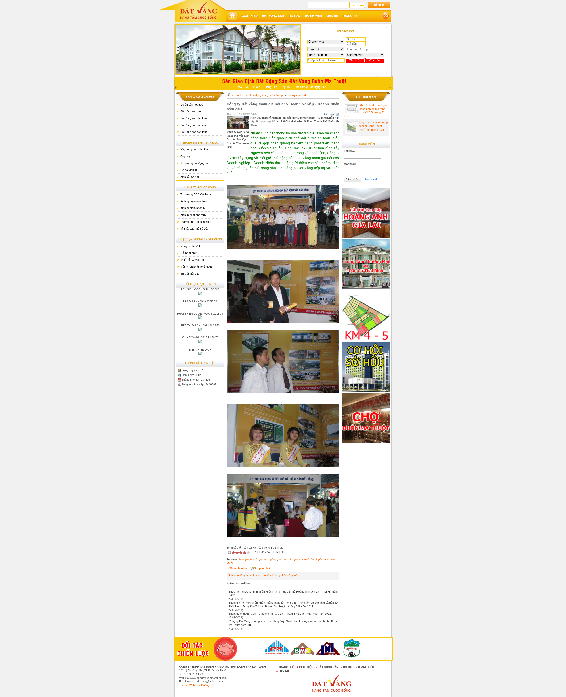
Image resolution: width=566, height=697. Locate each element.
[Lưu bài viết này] (337, 114)
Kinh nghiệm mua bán (193, 201)
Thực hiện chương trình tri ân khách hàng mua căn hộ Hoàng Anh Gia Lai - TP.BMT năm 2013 (283, 593)
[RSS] (385, 16)
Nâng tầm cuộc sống (200, 187)
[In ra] (332, 114)
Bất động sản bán (191, 111)
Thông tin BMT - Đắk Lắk (200, 142)
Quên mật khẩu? (371, 179)
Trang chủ (287, 667)
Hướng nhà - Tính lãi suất (195, 221)
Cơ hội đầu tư (188, 170)
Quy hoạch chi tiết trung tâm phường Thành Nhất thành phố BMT (373, 126)
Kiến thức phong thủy (193, 215)
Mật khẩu (350, 164)
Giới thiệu (306, 667)
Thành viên (366, 667)
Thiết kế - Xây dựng (192, 259)
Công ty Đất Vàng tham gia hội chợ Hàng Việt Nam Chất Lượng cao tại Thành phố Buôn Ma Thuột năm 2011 (283, 623)
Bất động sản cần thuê (193, 132)
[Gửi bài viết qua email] (326, 114)
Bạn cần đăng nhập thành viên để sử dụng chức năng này (264, 575)
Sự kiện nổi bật (189, 273)
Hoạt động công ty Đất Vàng (200, 239)
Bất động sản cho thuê (193, 118)
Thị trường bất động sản (194, 163)
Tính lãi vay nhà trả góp (194, 228)
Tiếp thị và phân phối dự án (196, 266)
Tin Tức (239, 95)
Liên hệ (284, 671)
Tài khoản (350, 150)
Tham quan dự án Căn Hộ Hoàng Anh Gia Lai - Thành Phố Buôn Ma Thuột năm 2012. (280, 613)
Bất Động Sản (328, 667)
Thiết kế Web (187, 685)
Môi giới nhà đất (190, 246)
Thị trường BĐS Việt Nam (195, 194)
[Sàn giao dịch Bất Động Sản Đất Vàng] (198, 10)
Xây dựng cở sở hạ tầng (194, 149)
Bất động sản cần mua (193, 125)
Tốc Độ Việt (203, 685)
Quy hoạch (186, 156)
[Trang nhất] (232, 16)
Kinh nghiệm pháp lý (192, 208)
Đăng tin (379, 4)
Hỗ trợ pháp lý (188, 253)
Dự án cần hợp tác (191, 104)
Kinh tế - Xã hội (189, 177)
